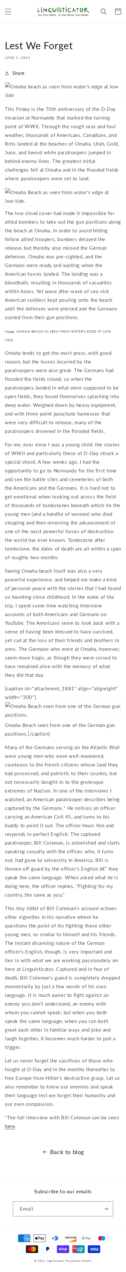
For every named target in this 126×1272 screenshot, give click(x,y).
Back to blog (67, 1151)
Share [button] (18, 73)
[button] (8, 11)
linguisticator (55, 1260)
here (10, 1126)
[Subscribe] (106, 1208)
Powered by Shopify (79, 1260)
